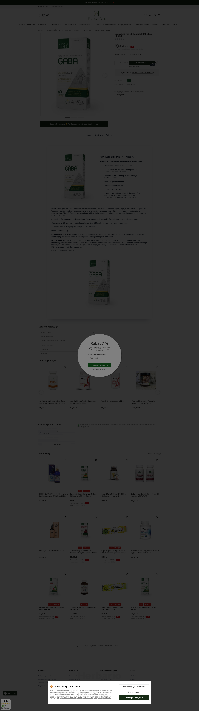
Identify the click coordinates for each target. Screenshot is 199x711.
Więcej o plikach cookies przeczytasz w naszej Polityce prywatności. (84, 698)
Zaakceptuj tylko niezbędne (134, 687)
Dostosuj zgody (134, 692)
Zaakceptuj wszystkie (134, 698)
